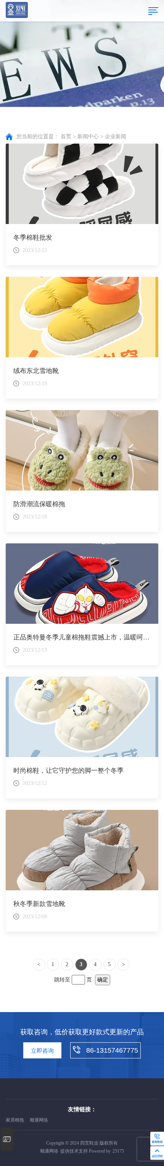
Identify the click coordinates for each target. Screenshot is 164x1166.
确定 (102, 980)
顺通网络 (39, 1120)
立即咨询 (42, 1051)
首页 (66, 136)
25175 (118, 1151)
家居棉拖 (15, 1120)
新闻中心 (88, 136)
